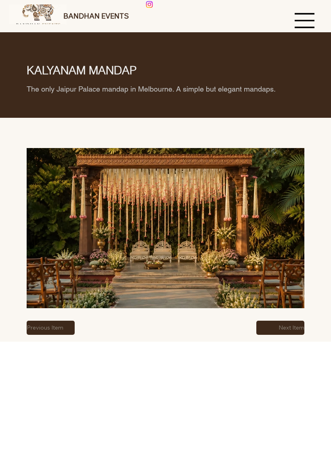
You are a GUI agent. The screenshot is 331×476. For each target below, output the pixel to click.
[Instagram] (149, 4)
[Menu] (305, 20)
